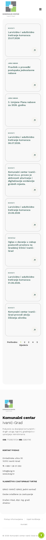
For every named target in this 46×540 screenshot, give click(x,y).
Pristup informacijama (13, 519)
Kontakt (24, 524)
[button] (40, 9)
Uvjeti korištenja (33, 519)
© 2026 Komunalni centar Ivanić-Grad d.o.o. (22, 536)
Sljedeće (23, 345)
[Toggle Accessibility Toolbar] (41, 535)
